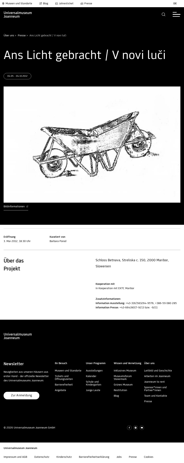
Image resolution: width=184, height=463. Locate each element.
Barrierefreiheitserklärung (94, 457)
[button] (163, 14)
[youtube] (142, 427)
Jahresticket (66, 3)
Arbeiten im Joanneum (157, 376)
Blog (45, 3)
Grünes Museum (123, 384)
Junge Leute (93, 390)
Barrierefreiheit (64, 384)
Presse (88, 3)
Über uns (9, 35)
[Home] (18, 14)
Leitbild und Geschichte (158, 370)
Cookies (148, 457)
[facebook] (129, 427)
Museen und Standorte (19, 3)
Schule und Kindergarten (93, 383)
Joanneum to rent (154, 381)
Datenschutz (41, 457)
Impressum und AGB (15, 457)
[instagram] (135, 427)
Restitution (120, 390)
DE (175, 3)
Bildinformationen (14, 206)
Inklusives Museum (125, 370)
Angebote (60, 390)
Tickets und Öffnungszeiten (64, 378)
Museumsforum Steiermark (123, 378)
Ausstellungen (94, 370)
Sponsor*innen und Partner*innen (155, 389)
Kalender (91, 376)
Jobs (119, 457)
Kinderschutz (64, 457)
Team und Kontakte (155, 395)
